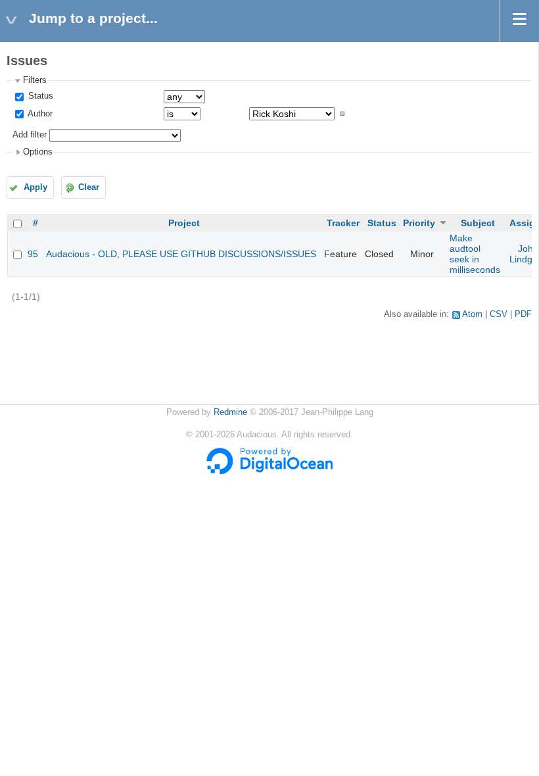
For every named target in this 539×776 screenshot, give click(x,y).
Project (184, 223)
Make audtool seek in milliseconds (475, 254)
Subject (478, 223)
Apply (35, 187)
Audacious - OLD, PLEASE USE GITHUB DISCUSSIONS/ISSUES (181, 254)
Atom (472, 314)
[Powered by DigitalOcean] (269, 471)
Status (39, 96)
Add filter (29, 134)
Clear (88, 187)
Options (38, 152)
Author (39, 113)
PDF (523, 314)
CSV (498, 314)
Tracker (343, 223)
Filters (35, 80)
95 (33, 254)
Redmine (230, 412)
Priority (419, 223)
